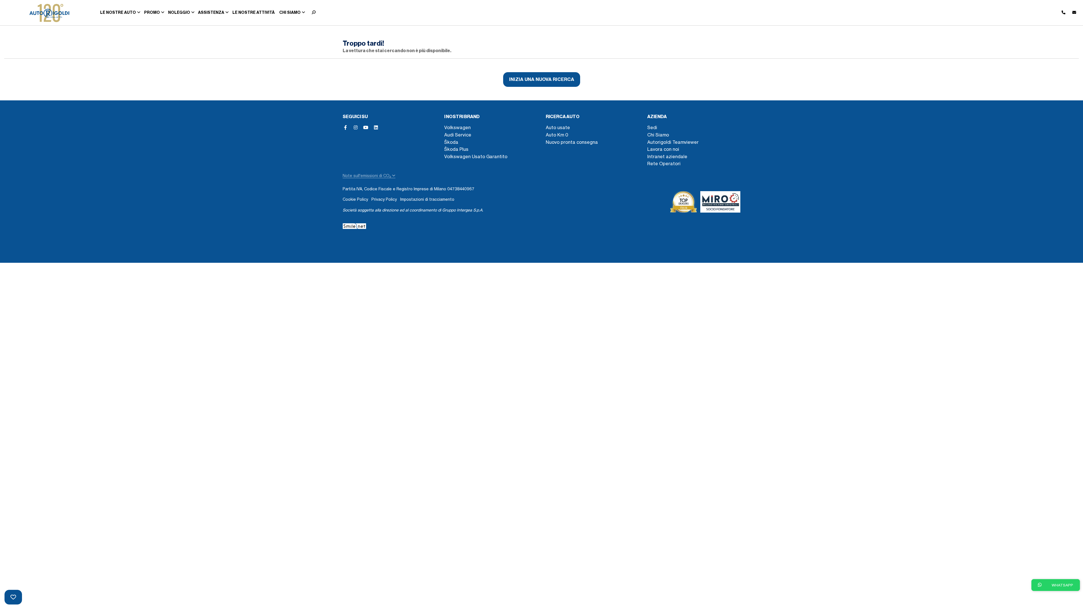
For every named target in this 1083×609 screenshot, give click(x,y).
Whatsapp (1062, 585)
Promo (152, 12)
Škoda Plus (456, 149)
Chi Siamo (658, 135)
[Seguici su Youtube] (366, 127)
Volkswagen (457, 127)
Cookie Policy (355, 199)
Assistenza (211, 12)
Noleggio (179, 12)
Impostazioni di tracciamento (427, 199)
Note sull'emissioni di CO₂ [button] (367, 175)
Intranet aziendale (667, 156)
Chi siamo (290, 12)
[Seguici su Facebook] (345, 127)
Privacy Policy (384, 199)
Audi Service (457, 135)
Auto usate (558, 127)
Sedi (652, 127)
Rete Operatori (664, 163)
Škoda (451, 142)
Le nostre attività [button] (253, 12)
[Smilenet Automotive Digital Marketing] (354, 225)
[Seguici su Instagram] (355, 127)
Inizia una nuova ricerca (541, 79)
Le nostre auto (118, 12)
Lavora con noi (663, 149)
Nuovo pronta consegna (572, 142)
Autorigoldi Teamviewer (673, 142)
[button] (312, 13)
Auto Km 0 (557, 135)
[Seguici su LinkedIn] (376, 127)
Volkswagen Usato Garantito (475, 156)
